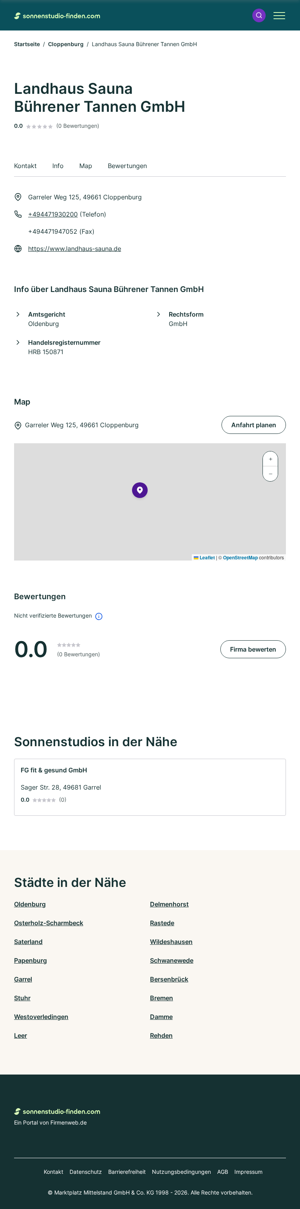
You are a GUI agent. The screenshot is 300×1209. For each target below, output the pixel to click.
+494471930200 (53, 214)
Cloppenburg (66, 44)
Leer (20, 1035)
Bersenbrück (169, 979)
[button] (259, 15)
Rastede (162, 923)
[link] (150, 787)
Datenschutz (86, 1171)
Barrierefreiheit (127, 1171)
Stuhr (22, 998)
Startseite (27, 44)
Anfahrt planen (253, 425)
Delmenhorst (169, 904)
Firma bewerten (253, 649)
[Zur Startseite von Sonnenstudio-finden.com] (57, 15)
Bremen (161, 998)
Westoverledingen (41, 1017)
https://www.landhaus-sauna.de (74, 249)
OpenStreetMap (240, 557)
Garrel (23, 979)
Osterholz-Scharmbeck (48, 923)
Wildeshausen (171, 942)
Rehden (161, 1035)
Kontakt (53, 1171)
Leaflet (206, 557)
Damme (161, 1017)
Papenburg (30, 960)
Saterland (28, 942)
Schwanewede (171, 960)
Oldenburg (30, 904)
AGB (222, 1171)
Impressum (248, 1171)
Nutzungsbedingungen (181, 1171)
